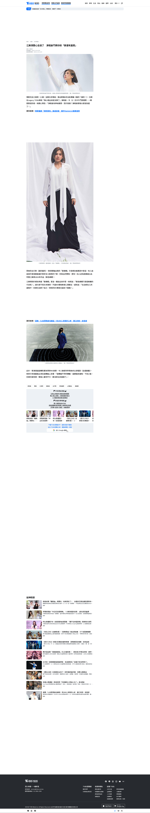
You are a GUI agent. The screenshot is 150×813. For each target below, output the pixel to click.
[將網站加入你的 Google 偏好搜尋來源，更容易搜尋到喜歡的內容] (60, 430)
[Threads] (113, 781)
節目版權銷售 (120, 789)
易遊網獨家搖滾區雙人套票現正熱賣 (60, 405)
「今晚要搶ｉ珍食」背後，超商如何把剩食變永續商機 (46, 9)
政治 (98, 3)
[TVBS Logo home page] (32, 3)
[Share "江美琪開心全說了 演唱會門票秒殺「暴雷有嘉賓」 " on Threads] (31, 811)
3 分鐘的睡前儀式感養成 (59, 398)
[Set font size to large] (122, 811)
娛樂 (103, 3)
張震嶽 (48, 386)
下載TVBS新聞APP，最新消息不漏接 (60, 425)
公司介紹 (109, 789)
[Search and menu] (122, 3)
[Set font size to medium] (118, 811)
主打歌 (54, 386)
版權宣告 (97, 796)
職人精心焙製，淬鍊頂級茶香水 (60, 396)
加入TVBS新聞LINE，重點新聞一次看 (60, 427)
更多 (116, 3)
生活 (94, 3)
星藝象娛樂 (110, 799)
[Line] (109, 781)
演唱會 (29, 386)
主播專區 (109, 796)
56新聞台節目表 (87, 791)
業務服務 (118, 794)
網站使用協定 (98, 794)
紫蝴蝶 (77, 386)
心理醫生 (69, 386)
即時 (90, 3)
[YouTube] (120, 781)
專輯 (35, 386)
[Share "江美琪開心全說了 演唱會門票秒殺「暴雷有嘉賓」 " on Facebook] (35, 811)
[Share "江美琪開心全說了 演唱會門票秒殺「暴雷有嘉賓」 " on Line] (28, 811)
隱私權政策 (98, 789)
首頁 (86, 3)
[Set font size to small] (115, 811)
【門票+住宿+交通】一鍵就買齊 (60, 407)
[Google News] (123, 781)
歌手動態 (36, 41)
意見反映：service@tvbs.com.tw (34, 789)
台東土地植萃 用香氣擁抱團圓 (60, 394)
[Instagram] (116, 781)
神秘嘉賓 (61, 386)
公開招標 (118, 791)
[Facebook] (106, 781)
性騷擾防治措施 (99, 791)
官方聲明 (118, 796)
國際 (107, 3)
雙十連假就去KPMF (60, 403)
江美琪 (41, 386)
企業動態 (109, 791)
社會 (111, 3)
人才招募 (109, 794)
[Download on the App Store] (107, 806)
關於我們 (85, 789)
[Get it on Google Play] (119, 806)
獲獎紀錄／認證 (120, 799)
